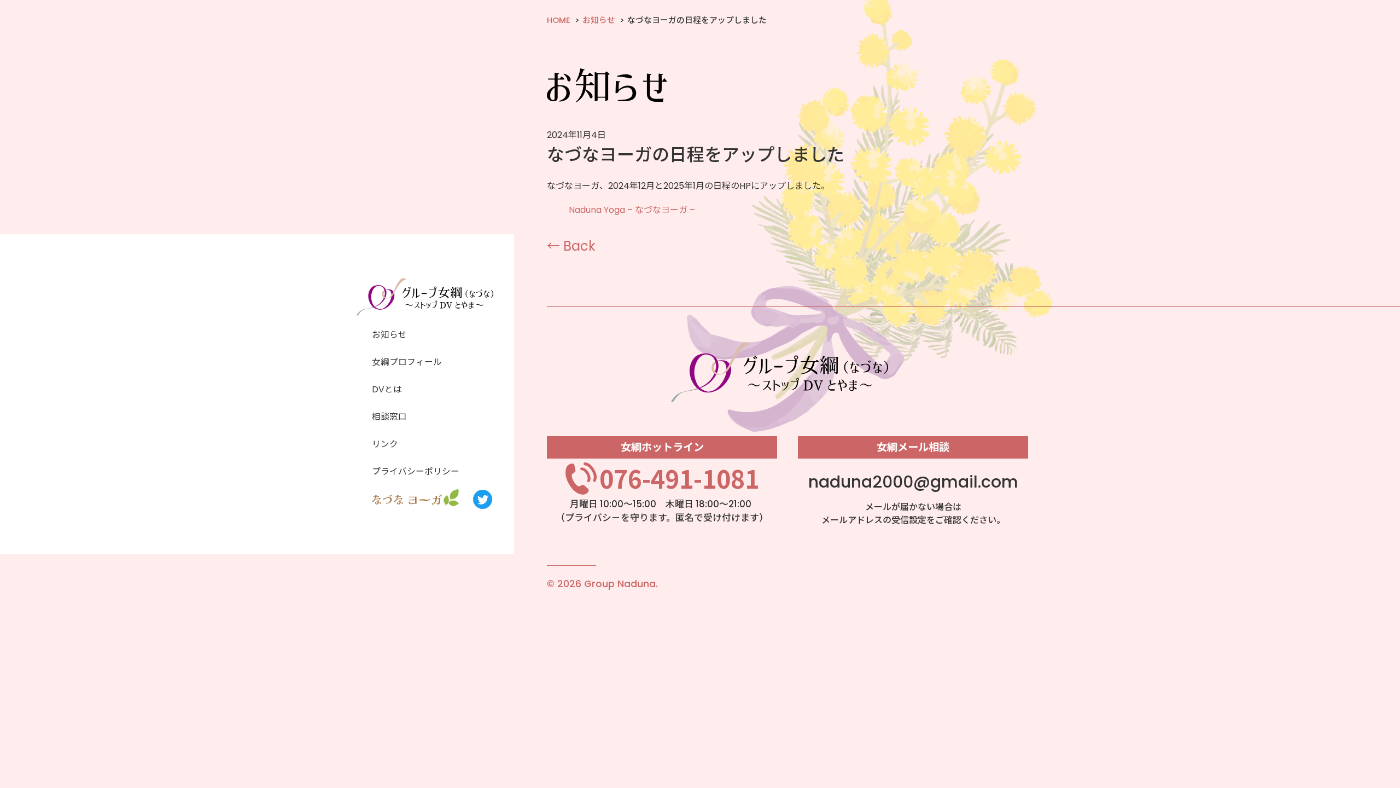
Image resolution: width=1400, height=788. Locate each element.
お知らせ (598, 20)
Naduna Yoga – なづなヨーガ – (632, 210)
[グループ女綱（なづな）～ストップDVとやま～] (425, 312)
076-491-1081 (679, 478)
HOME (558, 20)
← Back (571, 246)
